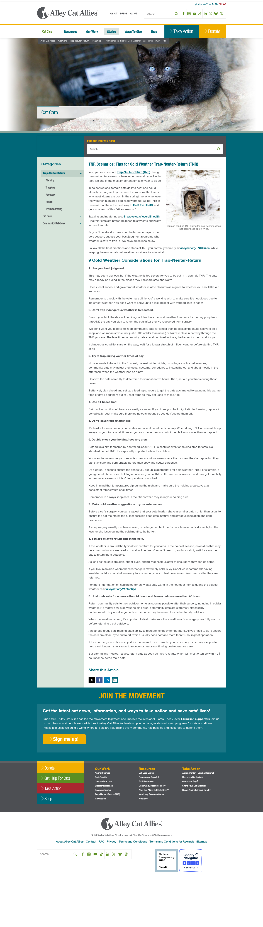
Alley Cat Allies (48, 40)
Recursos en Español (149, 777)
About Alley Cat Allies (70, 841)
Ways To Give (133, 31)
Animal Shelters (102, 772)
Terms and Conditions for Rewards (172, 841)
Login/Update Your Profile (205, 4)
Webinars (143, 798)
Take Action (183, 31)
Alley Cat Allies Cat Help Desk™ (154, 790)
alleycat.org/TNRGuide (195, 248)
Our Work (92, 31)
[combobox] (162, 13)
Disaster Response (104, 785)
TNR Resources (146, 781)
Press (123, 13)
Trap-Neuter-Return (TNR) (133, 172)
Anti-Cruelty (101, 777)
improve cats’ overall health (142, 216)
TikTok (199, 13)
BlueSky (216, 13)
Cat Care (47, 31)
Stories (111, 31)
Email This (115, 680)
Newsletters (100, 798)
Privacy (111, 841)
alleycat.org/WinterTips (121, 588)
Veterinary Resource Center (152, 794)
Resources (70, 31)
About (113, 13)
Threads (221, 13)
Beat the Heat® (143, 205)
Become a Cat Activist (192, 777)
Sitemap (201, 841)
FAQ (101, 841)
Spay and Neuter (103, 790)
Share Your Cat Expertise (194, 785)
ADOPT (133, 13)
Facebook (183, 13)
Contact (91, 841)
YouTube (194, 13)
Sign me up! (66, 739)
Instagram (189, 13)
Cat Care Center (146, 772)
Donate (214, 31)
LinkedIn (205, 13)
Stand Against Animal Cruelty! (196, 790)
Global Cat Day (190, 781)
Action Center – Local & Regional (198, 772)
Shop (154, 31)
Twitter (92, 680)
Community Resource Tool (152, 785)
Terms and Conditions (133, 841)
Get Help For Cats (57, 778)
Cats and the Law (103, 781)
